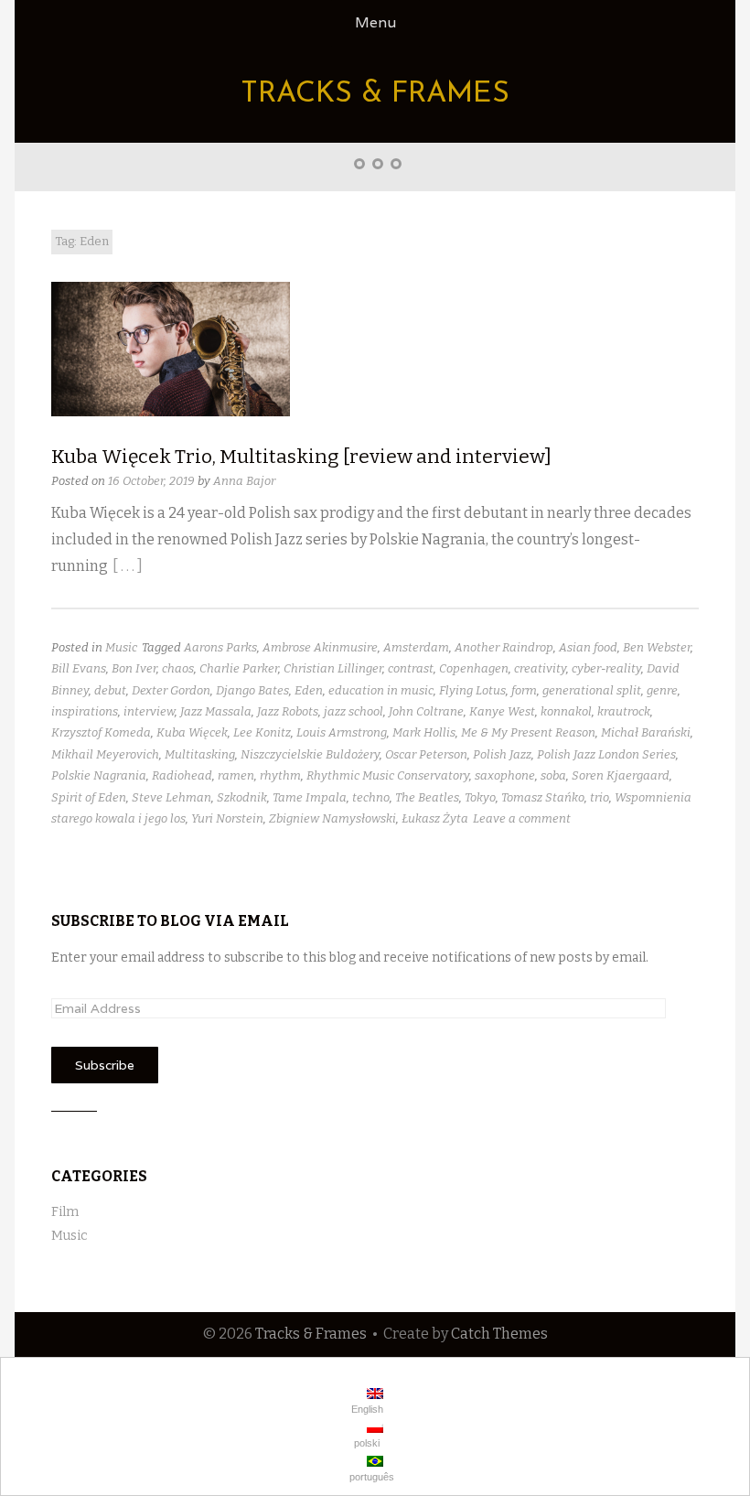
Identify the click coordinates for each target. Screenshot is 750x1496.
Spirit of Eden (88, 797)
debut (110, 690)
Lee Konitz (262, 732)
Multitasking (200, 754)
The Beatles (427, 797)
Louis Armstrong (341, 732)
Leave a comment (522, 818)
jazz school (353, 711)
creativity (540, 668)
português (370, 1476)
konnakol (566, 711)
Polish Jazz (502, 754)
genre (662, 690)
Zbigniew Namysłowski (332, 818)
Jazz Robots (287, 711)
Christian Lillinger (333, 668)
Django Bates (252, 690)
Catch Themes (499, 1333)
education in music (381, 690)
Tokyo (480, 797)
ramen (236, 775)
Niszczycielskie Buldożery (310, 754)
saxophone (505, 775)
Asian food (588, 647)
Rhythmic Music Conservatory (387, 775)
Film (65, 1212)
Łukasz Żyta (435, 818)
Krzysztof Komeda (101, 732)
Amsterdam (416, 647)
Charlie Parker (238, 668)
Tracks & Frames (375, 94)
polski (365, 1442)
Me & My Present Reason (528, 732)
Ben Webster (657, 647)
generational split (591, 690)
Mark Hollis (423, 732)
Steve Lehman (171, 797)
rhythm (280, 775)
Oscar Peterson (426, 754)
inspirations (84, 711)
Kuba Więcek (192, 732)
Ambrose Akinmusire (320, 647)
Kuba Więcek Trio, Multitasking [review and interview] (301, 456)
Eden (309, 690)
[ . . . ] (127, 566)
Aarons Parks (220, 647)
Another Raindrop (504, 647)
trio (599, 797)
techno (371, 797)
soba (553, 775)
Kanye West (502, 711)
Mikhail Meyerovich (105, 754)
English (365, 1409)
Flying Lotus (472, 690)
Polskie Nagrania (98, 775)
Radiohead (182, 775)
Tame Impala (310, 797)
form (524, 690)
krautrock (623, 711)
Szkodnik (242, 797)
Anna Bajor (244, 481)
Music (121, 647)
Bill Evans (78, 668)
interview (149, 711)
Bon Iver (134, 668)
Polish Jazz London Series (606, 754)
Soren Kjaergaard (621, 775)
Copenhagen (474, 668)
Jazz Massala (216, 711)
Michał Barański (646, 732)
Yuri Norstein (227, 818)
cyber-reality (606, 668)
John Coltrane (426, 711)
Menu (375, 22)
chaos (178, 668)
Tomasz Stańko (542, 797)
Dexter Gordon (171, 690)
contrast (411, 668)
